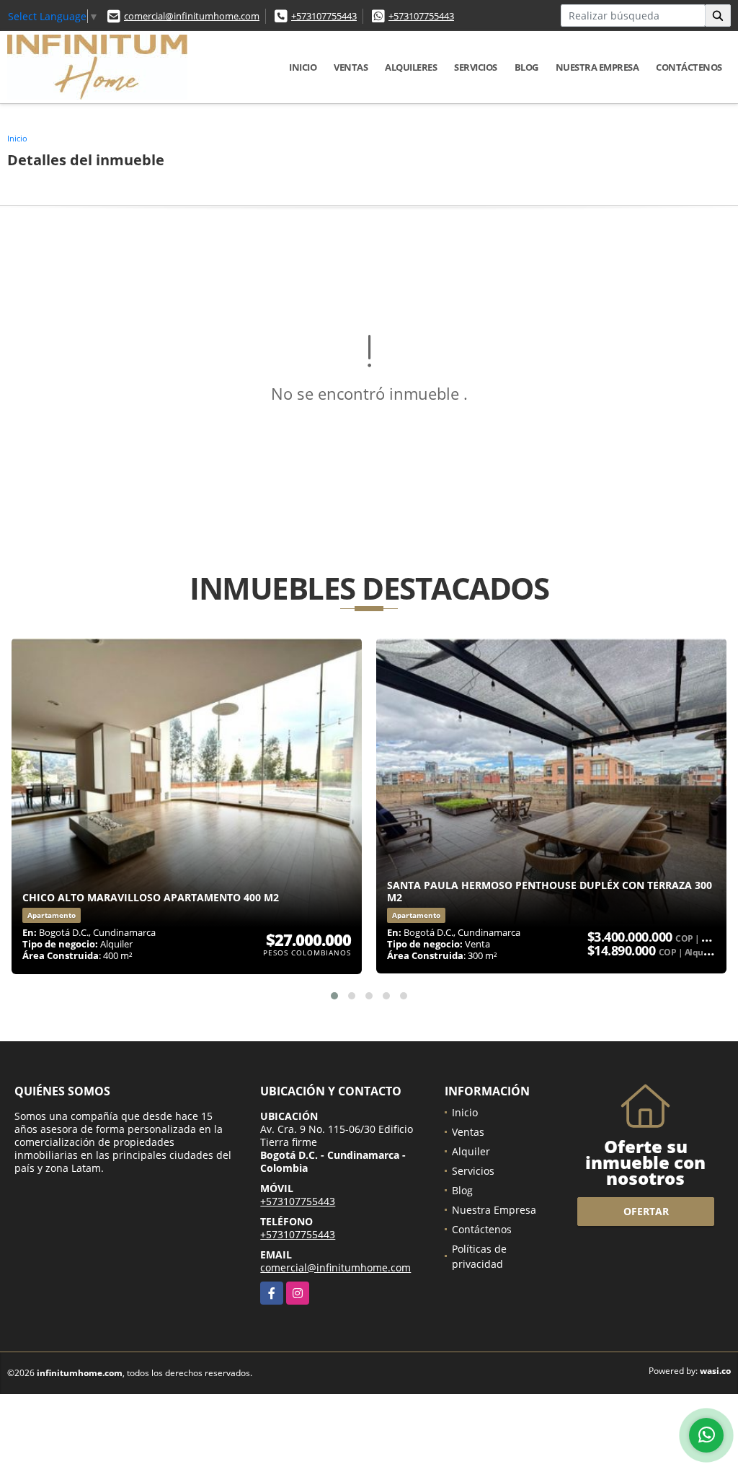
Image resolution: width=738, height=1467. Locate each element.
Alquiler (471, 1151)
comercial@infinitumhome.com (191, 15)
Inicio (302, 67)
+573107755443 (324, 15)
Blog (526, 67)
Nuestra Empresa (597, 67)
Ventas (351, 67)
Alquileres (411, 67)
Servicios (475, 67)
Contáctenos (689, 67)
